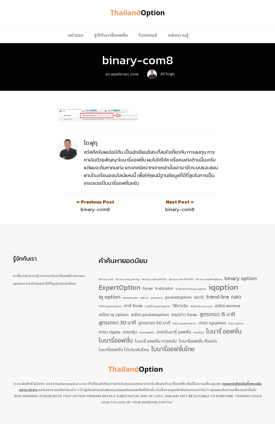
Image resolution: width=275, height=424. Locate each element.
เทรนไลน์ (198, 332)
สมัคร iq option (114, 314)
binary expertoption (209, 279)
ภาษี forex (133, 305)
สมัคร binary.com (201, 306)
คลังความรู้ (178, 35)
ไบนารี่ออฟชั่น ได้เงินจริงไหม (124, 349)
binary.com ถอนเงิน (154, 279)
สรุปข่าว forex (184, 314)
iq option (109, 297)
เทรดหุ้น (129, 332)
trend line (217, 297)
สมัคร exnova (227, 305)
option (144, 297)
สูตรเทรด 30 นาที (117, 323)
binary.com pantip (127, 279)
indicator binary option (191, 289)
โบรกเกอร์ (148, 35)
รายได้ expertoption (157, 306)
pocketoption (178, 297)
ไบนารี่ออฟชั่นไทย (173, 349)
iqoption (223, 287)
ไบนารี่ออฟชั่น (116, 341)
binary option (241, 278)
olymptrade (130, 297)
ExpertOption (119, 288)
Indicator (164, 288)
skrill (199, 297)
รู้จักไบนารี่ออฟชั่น (111, 35)
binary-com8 (137, 60)
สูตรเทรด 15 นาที (217, 314)
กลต (236, 297)
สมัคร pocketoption (150, 314)
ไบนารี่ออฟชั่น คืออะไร (198, 341)
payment (157, 297)
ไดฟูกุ (91, 142)
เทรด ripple (109, 332)
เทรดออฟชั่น (146, 332)
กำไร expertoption (110, 306)
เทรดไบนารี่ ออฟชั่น (174, 332)
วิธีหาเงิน (180, 305)
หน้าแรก (75, 35)
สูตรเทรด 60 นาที (154, 323)
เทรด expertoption (184, 323)
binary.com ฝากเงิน (181, 279)
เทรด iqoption (212, 323)
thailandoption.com (71, 383)
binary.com (106, 279)
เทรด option (236, 323)
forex (148, 288)
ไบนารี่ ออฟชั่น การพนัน (156, 341)
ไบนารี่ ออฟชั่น (223, 332)
